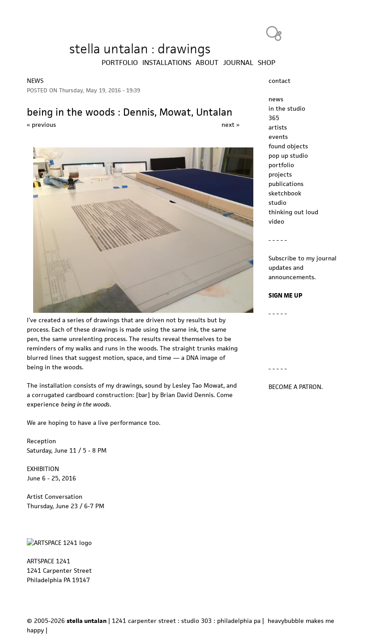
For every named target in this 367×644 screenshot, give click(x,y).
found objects (288, 146)
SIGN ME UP (286, 295)
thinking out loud (293, 212)
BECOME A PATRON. (296, 387)
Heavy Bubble (274, 33)
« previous (41, 125)
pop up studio (288, 155)
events (278, 137)
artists (278, 127)
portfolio (281, 165)
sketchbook (285, 193)
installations (166, 62)
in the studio (287, 108)
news (35, 81)
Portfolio (120, 62)
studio (277, 203)
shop (266, 62)
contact (279, 81)
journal (238, 62)
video (276, 221)
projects (280, 174)
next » (230, 125)
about (207, 62)
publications (286, 184)
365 (274, 118)
